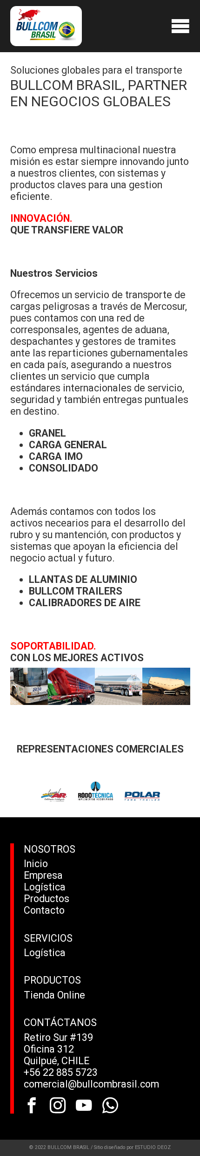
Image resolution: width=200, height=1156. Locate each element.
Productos (46, 898)
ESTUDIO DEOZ (153, 1147)
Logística (45, 887)
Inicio (36, 863)
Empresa (43, 875)
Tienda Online (54, 995)
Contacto (44, 910)
